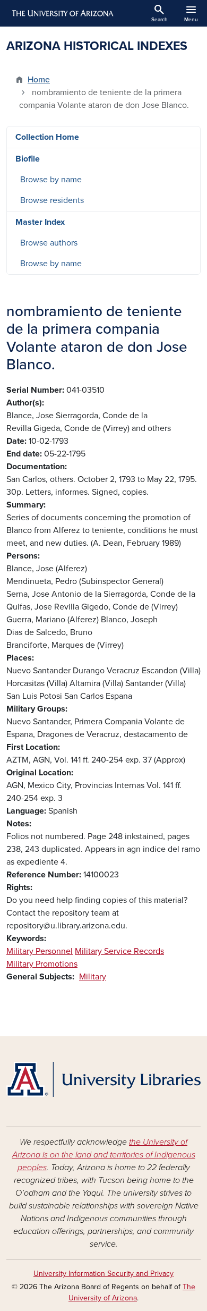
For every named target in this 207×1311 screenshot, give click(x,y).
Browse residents (52, 200)
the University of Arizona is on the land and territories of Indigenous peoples (103, 1155)
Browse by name (51, 179)
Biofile (27, 159)
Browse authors (48, 243)
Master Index (40, 222)
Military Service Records (119, 951)
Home (39, 79)
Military (92, 976)
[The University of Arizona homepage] (62, 13)
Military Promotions (41, 964)
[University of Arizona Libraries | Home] (103, 1079)
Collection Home (47, 137)
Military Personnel (39, 951)
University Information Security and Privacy (103, 1273)
